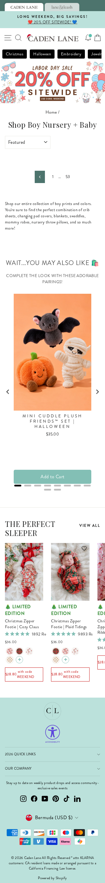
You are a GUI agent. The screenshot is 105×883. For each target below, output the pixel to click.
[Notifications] (88, 37)
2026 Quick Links (20, 754)
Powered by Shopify (52, 878)
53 (68, 177)
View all (89, 525)
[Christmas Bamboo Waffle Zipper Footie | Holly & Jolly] (29, 651)
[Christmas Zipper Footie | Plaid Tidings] (19, 651)
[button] (35, 551)
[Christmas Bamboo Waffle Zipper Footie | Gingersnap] (9, 659)
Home (51, 112)
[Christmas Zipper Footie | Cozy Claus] (9, 651)
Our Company (18, 768)
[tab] (24, 7)
